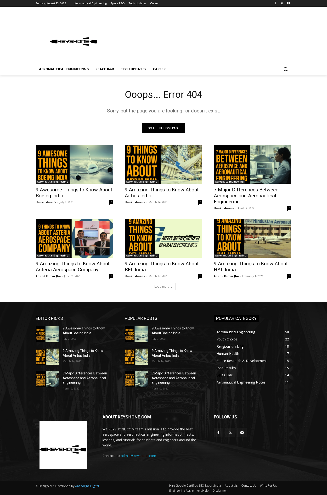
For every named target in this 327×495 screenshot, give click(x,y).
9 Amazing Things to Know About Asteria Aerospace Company (73, 267)
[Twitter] (282, 3)
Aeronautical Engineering (52, 181)
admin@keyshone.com (138, 455)
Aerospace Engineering (229, 181)
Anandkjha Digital (87, 486)
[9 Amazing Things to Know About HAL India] (252, 238)
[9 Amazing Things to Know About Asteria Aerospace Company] (74, 238)
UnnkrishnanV (46, 202)
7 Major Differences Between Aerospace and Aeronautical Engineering (246, 196)
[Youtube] (288, 3)
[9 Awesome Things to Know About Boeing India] (74, 164)
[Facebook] (275, 3)
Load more (161, 286)
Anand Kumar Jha (48, 276)
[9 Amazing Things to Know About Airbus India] (163, 164)
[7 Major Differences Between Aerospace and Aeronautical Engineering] (252, 164)
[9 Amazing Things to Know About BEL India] (163, 238)
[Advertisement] (199, 37)
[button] (285, 69)
